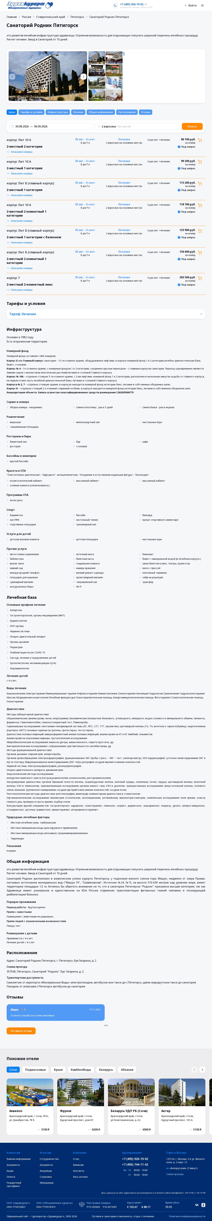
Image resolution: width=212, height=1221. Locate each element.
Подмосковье (35, 1070)
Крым (58, 1070)
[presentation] (106, 76)
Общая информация (101, 112)
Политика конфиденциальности (187, 1216)
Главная (12, 17)
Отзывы (145, 112)
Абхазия (127, 1070)
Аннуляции (46, 1170)
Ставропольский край (50, 17)
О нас (76, 1158)
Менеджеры (47, 1182)
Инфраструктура (58, 112)
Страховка (46, 1176)
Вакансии (78, 1164)
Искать (192, 126)
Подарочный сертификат (14, 1184)
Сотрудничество (49, 1158)
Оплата (11, 1176)
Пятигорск (77, 17)
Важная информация (18, 1158)
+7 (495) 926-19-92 (135, 1158)
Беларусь (106, 1070)
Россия (26, 17)
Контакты (78, 1170)
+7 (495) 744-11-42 (135, 1164)
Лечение (78, 112)
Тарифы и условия (31, 112)
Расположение (127, 112)
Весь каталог (80, 1176)
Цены (12, 112)
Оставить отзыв (21, 1031)
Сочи (13, 1070)
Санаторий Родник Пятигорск (109, 17)
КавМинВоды (81, 1070)
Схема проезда (175, 1174)
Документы (13, 1164)
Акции (10, 1170)
